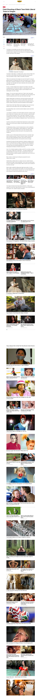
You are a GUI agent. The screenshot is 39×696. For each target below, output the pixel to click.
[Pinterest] (4, 46)
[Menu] (4, 2)
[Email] (4, 48)
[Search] (35, 2)
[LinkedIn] (4, 44)
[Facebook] (4, 40)
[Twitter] (4, 42)
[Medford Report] (19, 1)
